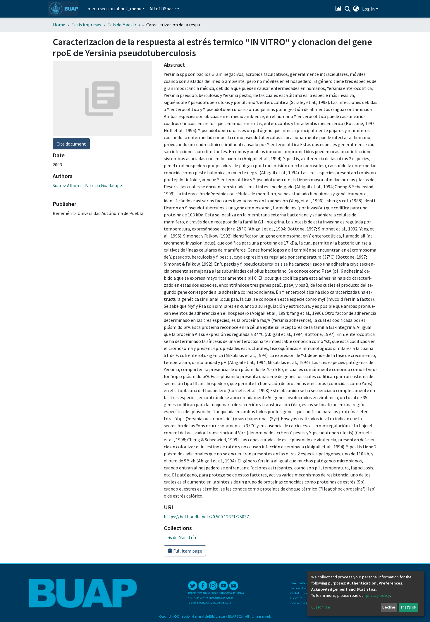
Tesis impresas (86, 25)
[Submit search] (347, 9)
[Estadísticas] (339, 8)
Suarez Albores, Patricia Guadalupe (87, 185)
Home (59, 25)
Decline (388, 607)
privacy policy (378, 595)
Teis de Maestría (124, 25)
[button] (356, 8)
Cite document (71, 144)
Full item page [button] (187, 551)
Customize (320, 607)
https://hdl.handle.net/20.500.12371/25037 (206, 517)
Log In (368, 9)
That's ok (408, 607)
